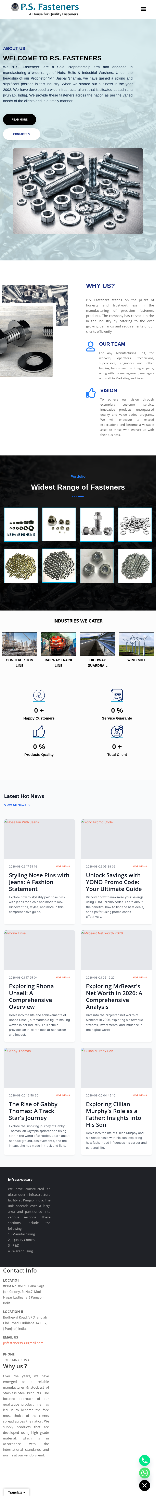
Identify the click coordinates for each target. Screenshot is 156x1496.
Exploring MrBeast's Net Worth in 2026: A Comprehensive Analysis (114, 996)
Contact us (21, 134)
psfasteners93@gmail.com (23, 1343)
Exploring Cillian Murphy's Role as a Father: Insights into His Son (113, 1114)
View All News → (17, 805)
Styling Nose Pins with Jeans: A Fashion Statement (39, 882)
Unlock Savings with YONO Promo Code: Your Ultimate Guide (114, 882)
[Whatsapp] (144, 1473)
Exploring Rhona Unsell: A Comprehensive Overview (31, 996)
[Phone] (144, 1460)
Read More (20, 119)
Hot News (63, 866)
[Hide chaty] (144, 1485)
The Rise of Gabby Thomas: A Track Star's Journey (33, 1110)
